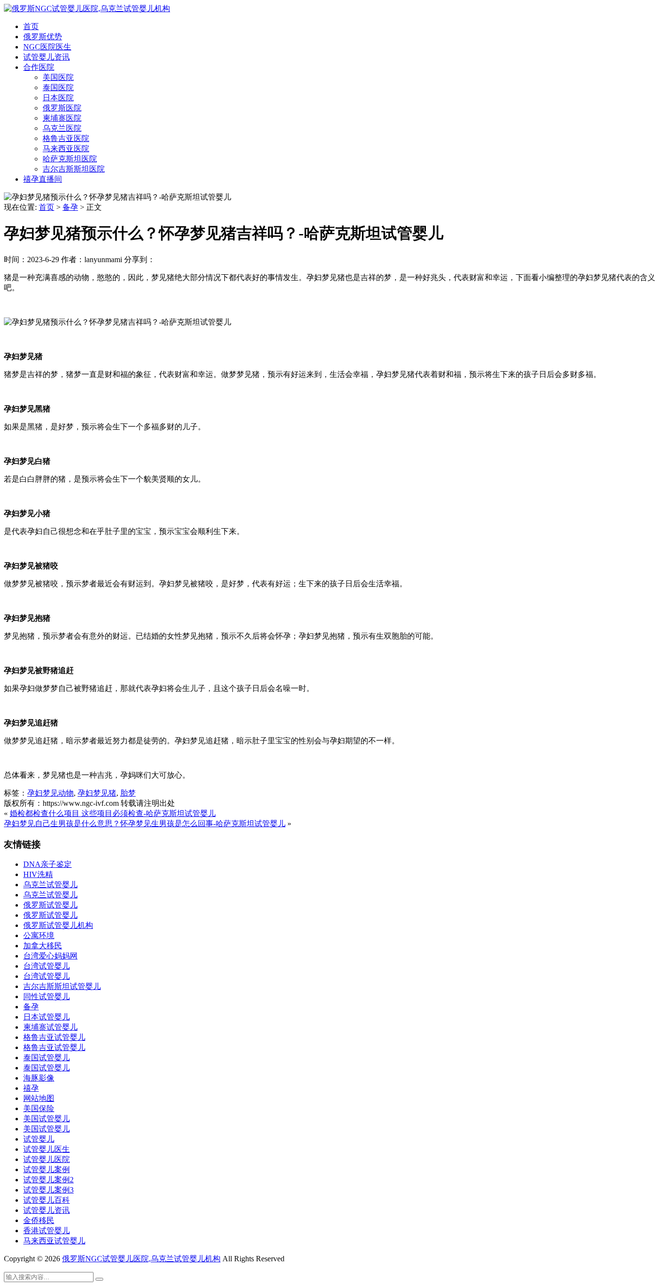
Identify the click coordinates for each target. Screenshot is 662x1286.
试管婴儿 (38, 1139)
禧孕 (31, 1088)
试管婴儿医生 (46, 1149)
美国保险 (38, 1108)
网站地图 (38, 1098)
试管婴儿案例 (46, 1169)
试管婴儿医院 (46, 1159)
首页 (31, 26)
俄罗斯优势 (42, 36)
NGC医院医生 (47, 47)
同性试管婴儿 (46, 996)
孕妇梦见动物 (50, 793)
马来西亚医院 (66, 148)
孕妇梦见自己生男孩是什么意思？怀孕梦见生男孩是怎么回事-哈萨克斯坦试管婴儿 (144, 823)
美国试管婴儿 (46, 1118)
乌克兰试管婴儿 (50, 884)
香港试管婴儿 (46, 1230)
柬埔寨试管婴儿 (50, 1027)
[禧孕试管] (87, 8)
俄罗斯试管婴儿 (50, 905)
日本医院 (58, 98)
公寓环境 (38, 935)
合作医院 (38, 67)
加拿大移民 (42, 945)
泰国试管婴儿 (46, 1057)
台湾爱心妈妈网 (50, 956)
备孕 (70, 207)
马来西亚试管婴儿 (54, 1241)
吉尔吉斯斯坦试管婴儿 (62, 986)
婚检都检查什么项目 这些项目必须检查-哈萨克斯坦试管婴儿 (113, 813)
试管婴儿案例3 (48, 1190)
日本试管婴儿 (46, 1017)
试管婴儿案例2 (48, 1180)
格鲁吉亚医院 (66, 138)
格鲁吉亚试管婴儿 (54, 1037)
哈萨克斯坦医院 (70, 159)
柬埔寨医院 (62, 118)
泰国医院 (58, 87)
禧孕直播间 (42, 179)
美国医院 (58, 77)
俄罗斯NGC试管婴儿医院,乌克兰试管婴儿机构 (141, 1259)
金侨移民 (38, 1220)
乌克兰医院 (62, 128)
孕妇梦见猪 (97, 793)
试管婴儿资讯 (46, 57)
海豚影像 (38, 1078)
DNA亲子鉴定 (47, 864)
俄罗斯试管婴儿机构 (58, 925)
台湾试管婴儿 (46, 966)
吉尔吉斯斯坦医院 (74, 169)
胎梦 (128, 793)
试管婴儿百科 (46, 1200)
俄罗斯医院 (62, 108)
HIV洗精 (38, 874)
